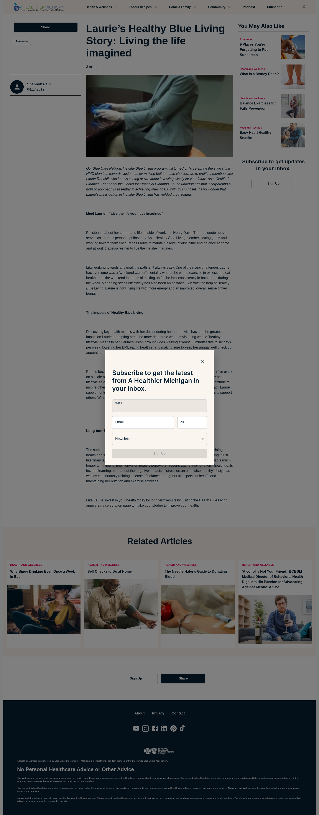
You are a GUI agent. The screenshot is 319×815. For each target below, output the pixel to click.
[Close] (202, 361)
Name (118, 402)
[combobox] (159, 439)
